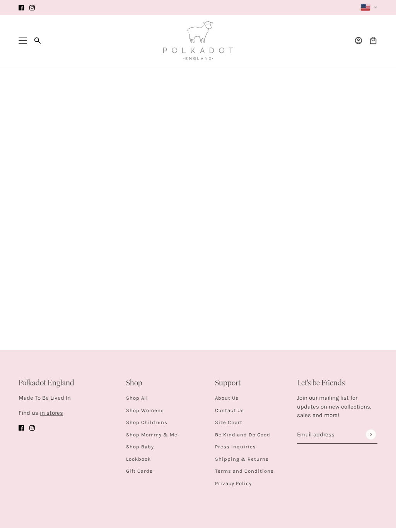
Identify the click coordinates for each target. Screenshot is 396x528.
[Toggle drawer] (23, 40)
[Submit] (370, 434)
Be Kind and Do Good (242, 435)
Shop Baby (140, 447)
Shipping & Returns (242, 459)
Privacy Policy (233, 483)
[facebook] (21, 7)
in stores (51, 412)
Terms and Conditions (244, 471)
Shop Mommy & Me (152, 435)
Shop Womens (145, 410)
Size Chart (228, 422)
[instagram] (32, 7)
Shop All (137, 398)
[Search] (37, 40)
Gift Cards (139, 471)
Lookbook (138, 459)
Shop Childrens (146, 422)
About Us (227, 398)
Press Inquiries (235, 447)
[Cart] (373, 40)
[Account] (358, 40)
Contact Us (229, 410)
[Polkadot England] (198, 40)
